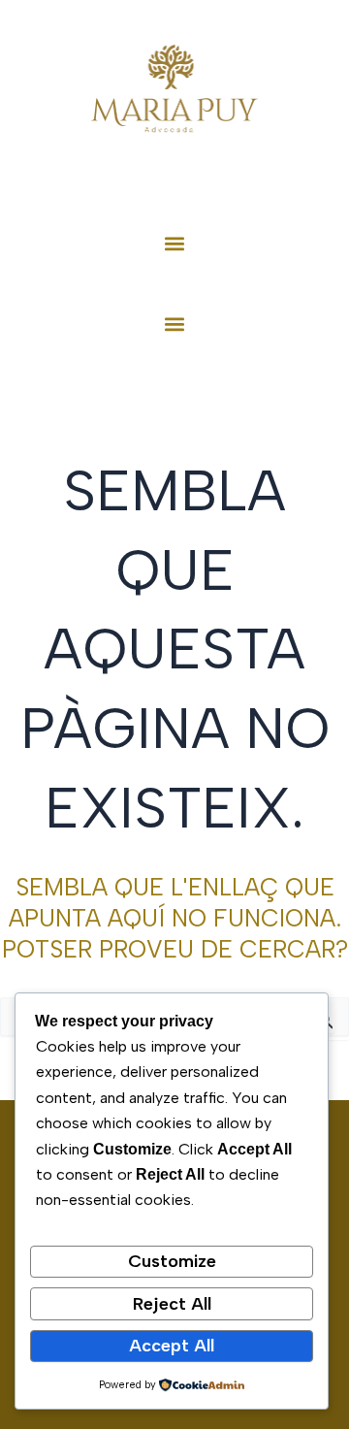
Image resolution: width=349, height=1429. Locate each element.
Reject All (172, 1304)
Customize (172, 1261)
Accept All (171, 1345)
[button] (175, 243)
